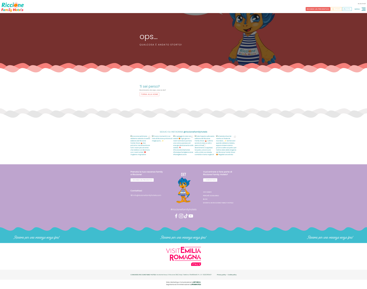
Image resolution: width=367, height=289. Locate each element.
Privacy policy (221, 275)
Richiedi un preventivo (318, 9)
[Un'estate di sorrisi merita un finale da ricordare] (226, 145)
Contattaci (211, 180)
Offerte (338, 9)
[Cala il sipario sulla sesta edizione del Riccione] (205, 145)
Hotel (348, 9)
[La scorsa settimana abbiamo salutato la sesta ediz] (140, 145)
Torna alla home (149, 94)
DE (360, 3)
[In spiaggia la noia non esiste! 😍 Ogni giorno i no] (183, 145)
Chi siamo (207, 192)
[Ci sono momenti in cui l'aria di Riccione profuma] (162, 145)
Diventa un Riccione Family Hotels (218, 203)
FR (363, 3)
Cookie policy (232, 275)
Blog (205, 199)
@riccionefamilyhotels (195, 131)
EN (358, 3)
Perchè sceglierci (211, 196)
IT (365, 3)
